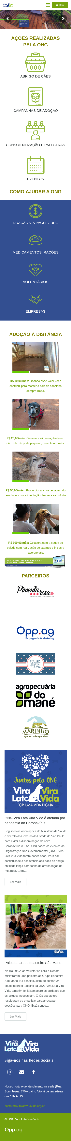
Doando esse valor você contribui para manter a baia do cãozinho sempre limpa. (35, 385)
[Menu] (47, 5)
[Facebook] (33, 1072)
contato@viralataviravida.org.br (25, 1105)
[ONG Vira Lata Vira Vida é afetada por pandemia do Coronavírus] (36, 781)
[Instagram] (10, 1072)
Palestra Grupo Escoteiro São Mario (33, 963)
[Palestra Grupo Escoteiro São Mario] (36, 926)
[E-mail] (22, 1072)
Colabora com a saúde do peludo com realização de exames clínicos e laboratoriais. (35, 547)
